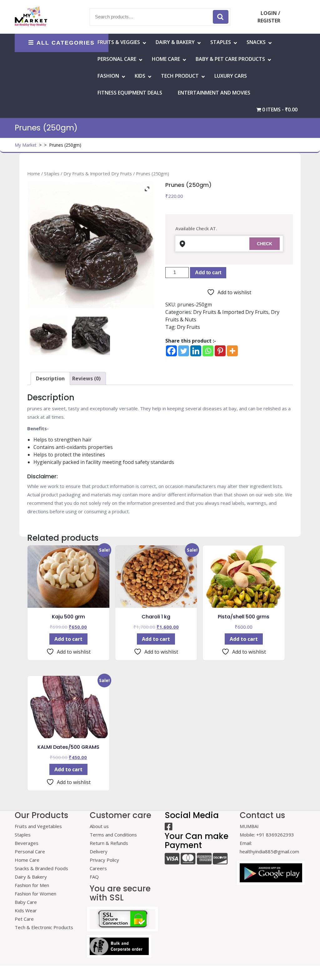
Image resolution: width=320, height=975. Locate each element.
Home (33, 173)
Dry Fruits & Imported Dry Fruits (97, 173)
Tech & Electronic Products (44, 927)
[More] (232, 350)
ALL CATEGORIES (66, 43)
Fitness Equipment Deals (130, 92)
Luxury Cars (230, 75)
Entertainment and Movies (214, 92)
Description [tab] (50, 378)
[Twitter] (183, 350)
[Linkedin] (195, 350)
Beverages (26, 843)
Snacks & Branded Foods (41, 868)
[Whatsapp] (207, 350)
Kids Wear (26, 910)
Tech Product (180, 75)
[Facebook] (171, 350)
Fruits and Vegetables (38, 826)
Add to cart (208, 272)
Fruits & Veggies (119, 42)
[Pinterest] (220, 350)
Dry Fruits (188, 327)
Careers (98, 868)
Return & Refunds (109, 843)
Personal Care (117, 59)
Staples (220, 42)
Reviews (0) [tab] (86, 378)
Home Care (27, 860)
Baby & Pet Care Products (230, 59)
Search (220, 17)
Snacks (256, 42)
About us (99, 826)
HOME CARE (166, 59)
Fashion (108, 75)
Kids (140, 75)
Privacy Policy (104, 860)
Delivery (99, 851)
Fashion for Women (35, 893)
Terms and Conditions (113, 834)
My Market (26, 145)
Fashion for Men (32, 885)
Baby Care (26, 902)
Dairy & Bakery (175, 42)
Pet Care (24, 919)
